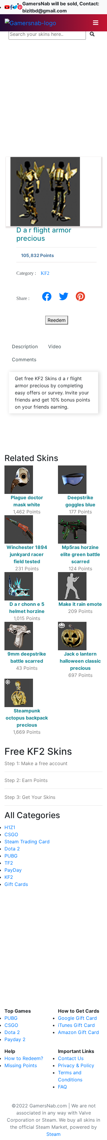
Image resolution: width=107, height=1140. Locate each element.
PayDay (13, 870)
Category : (32, 273)
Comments (24, 359)
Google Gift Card (77, 1018)
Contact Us (71, 1058)
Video (54, 346)
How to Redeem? (23, 1058)
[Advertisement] (53, 95)
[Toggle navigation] (95, 22)
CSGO (11, 834)
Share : (24, 298)
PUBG (11, 856)
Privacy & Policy (76, 1065)
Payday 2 (15, 1039)
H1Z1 (9, 827)
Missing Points (20, 1065)
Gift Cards (16, 884)
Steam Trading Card (27, 841)
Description (25, 346)
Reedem (57, 320)
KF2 (45, 273)
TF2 (8, 863)
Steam (53, 1134)
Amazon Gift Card (78, 1032)
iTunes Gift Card (76, 1025)
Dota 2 (12, 849)
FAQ (62, 1087)
